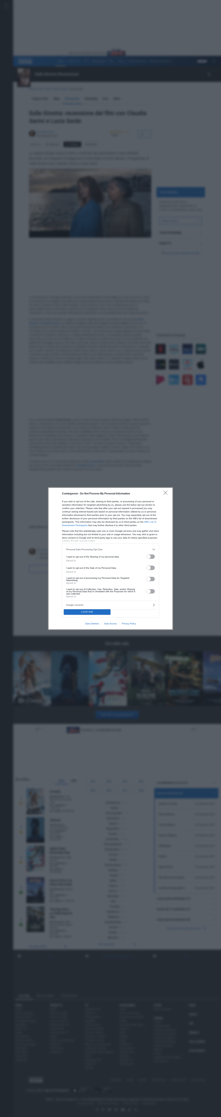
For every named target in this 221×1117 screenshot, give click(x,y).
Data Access (110, 623)
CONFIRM (87, 612)
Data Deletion (92, 623)
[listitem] (110, 549)
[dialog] (110, 558)
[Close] (166, 494)
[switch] (150, 556)
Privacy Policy (129, 623)
